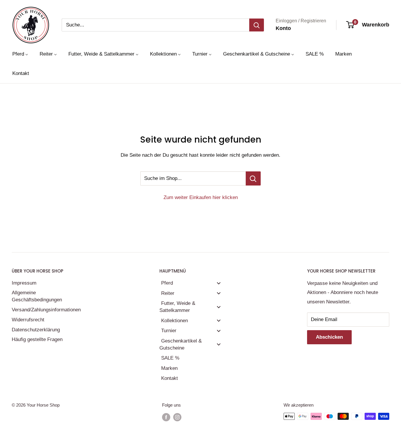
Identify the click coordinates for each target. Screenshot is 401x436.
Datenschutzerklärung (36, 330)
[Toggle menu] (219, 283)
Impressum (24, 283)
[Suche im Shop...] (253, 178)
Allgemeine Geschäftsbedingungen (37, 296)
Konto (283, 28)
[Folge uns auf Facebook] (166, 417)
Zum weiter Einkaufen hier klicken (201, 197)
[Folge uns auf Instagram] (177, 417)
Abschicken (329, 337)
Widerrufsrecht (28, 320)
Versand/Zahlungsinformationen (45, 310)
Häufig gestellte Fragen (37, 339)
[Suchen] (256, 25)
